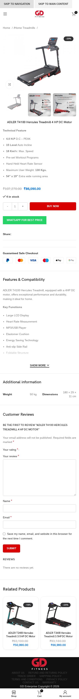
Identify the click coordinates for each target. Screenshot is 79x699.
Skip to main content (53, 4)
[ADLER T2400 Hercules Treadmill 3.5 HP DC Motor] (21, 615)
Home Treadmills (25, 27)
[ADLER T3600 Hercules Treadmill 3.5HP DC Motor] (58, 615)
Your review (11, 456)
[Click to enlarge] (9, 84)
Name (7, 501)
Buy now (53, 206)
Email (7, 517)
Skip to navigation (17, 4)
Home (7, 27)
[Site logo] (39, 14)
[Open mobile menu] (5, 14)
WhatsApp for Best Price (25, 220)
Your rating (10, 449)
